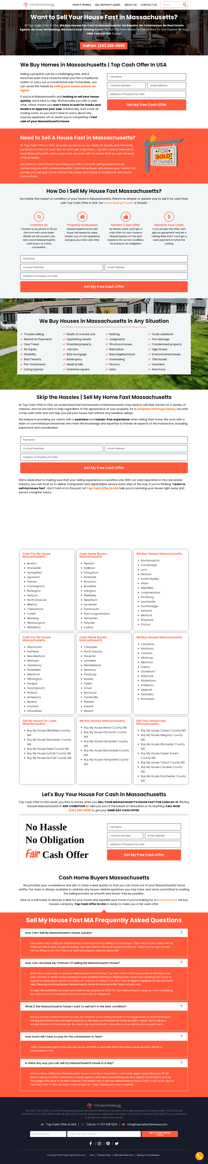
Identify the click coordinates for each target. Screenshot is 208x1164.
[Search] (185, 4)
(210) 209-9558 (111, 45)
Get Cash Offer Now (124, 1155)
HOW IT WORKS (82, 5)
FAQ (92, 1155)
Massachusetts (167, 900)
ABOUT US (131, 5)
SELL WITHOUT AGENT (108, 5)
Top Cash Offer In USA (102, 488)
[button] (104, 933)
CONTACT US (149, 5)
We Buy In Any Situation (148, 1155)
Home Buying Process (119, 203)
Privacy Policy (104, 1155)
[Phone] (199, 1156)
